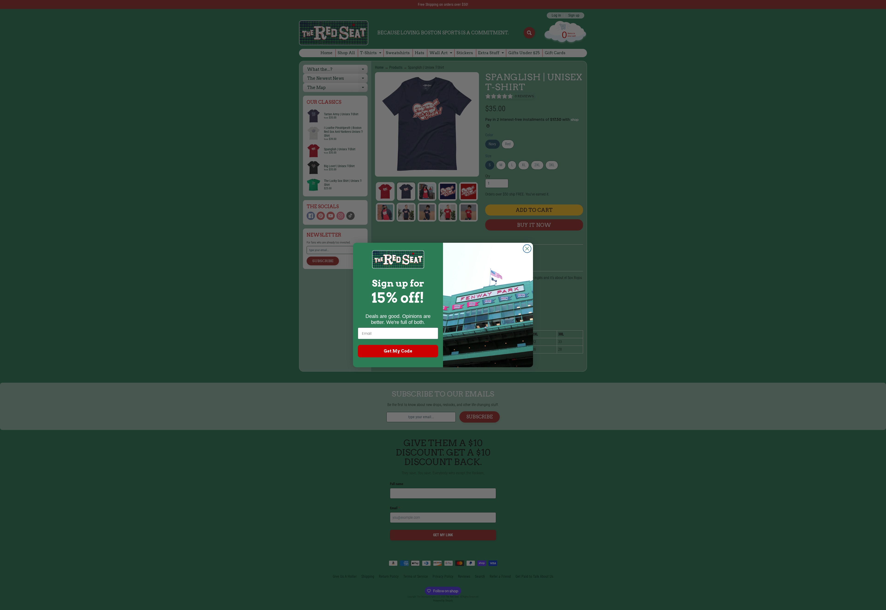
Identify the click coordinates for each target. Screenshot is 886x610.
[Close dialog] (527, 249)
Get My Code (398, 351)
